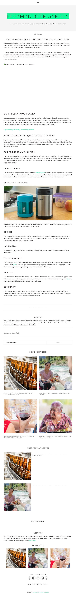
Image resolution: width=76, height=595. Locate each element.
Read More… (32, 325)
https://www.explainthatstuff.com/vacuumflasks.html (19, 129)
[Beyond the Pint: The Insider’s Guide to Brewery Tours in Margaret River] (20, 373)
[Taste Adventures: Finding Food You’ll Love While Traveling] (55, 373)
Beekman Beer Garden (38, 16)
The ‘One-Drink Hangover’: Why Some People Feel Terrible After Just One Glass (19, 437)
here (68, 279)
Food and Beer (42, 307)
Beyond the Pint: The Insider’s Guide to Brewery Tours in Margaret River (18, 394)
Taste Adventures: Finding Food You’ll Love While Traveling (50, 485)
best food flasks (40, 172)
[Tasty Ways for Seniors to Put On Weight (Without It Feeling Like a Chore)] (55, 416)
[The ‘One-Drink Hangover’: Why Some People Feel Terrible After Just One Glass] (20, 416)
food (14, 264)
